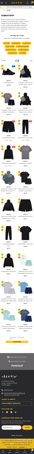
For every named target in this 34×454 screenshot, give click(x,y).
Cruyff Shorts (26, 43)
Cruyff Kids (23, 53)
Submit (27, 427)
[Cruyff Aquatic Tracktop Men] (8, 152)
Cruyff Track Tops (11, 49)
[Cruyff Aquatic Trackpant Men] (25, 126)
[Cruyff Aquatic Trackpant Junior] (8, 232)
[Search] (6, 3)
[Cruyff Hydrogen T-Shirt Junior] (25, 232)
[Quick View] (2, 68)
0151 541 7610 (8, 390)
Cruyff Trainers (12, 53)
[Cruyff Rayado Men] (8, 71)
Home (3, 10)
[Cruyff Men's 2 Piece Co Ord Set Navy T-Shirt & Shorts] (25, 315)
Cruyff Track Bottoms (22, 46)
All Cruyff (6, 43)
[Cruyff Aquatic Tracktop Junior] (8, 260)
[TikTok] (11, 412)
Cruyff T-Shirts (10, 46)
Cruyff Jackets (16, 43)
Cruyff (8, 80)
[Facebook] (3, 412)
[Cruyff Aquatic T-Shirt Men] (25, 152)
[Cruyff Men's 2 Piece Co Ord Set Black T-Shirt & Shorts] (8, 99)
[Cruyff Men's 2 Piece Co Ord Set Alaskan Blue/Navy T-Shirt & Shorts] (25, 288)
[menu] (2, 3)
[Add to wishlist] (2, 66)
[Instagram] (7, 412)
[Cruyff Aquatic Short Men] (8, 126)
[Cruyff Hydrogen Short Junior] (25, 205)
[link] (10, 451)
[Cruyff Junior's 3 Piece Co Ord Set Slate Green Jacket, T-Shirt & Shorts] (8, 178)
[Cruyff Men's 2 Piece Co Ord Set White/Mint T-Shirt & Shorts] (25, 260)
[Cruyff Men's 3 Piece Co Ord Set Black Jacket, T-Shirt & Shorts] (25, 71)
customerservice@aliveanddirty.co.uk (14, 393)
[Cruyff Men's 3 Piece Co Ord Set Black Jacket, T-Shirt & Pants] (25, 99)
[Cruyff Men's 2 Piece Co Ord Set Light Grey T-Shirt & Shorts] (8, 288)
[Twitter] (15, 412)
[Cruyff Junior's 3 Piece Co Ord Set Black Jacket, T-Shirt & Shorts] (8, 205)
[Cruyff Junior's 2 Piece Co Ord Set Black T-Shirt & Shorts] (25, 178)
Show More (17, 341)
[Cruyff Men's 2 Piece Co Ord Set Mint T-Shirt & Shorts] (8, 315)
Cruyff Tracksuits (23, 49)
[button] (16, 61)
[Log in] (27, 3)
